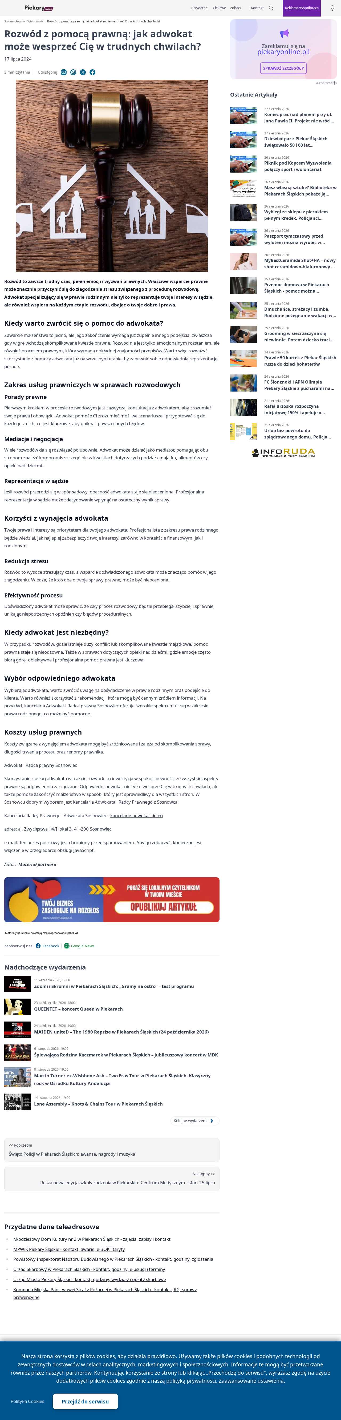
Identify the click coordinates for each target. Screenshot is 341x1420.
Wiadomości (35, 21)
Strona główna (14, 21)
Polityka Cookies (27, 1401)
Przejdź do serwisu (85, 1401)
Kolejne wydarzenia (191, 1120)
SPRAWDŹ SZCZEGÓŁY (283, 68)
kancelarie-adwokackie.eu (136, 815)
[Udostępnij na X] (83, 72)
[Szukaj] (271, 8)
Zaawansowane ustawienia (251, 1380)
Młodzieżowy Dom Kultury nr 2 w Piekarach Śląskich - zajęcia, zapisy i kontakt (91, 1239)
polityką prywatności (191, 1380)
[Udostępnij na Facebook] (92, 72)
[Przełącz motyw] (332, 8)
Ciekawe (219, 7)
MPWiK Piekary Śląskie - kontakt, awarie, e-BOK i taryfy (69, 1249)
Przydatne (199, 7)
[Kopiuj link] (63, 72)
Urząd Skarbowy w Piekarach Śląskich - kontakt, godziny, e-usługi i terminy (89, 1269)
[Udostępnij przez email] (73, 72)
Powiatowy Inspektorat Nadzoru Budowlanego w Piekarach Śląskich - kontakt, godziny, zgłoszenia (113, 1259)
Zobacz (235, 7)
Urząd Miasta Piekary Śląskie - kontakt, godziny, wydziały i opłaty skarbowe (89, 1279)
